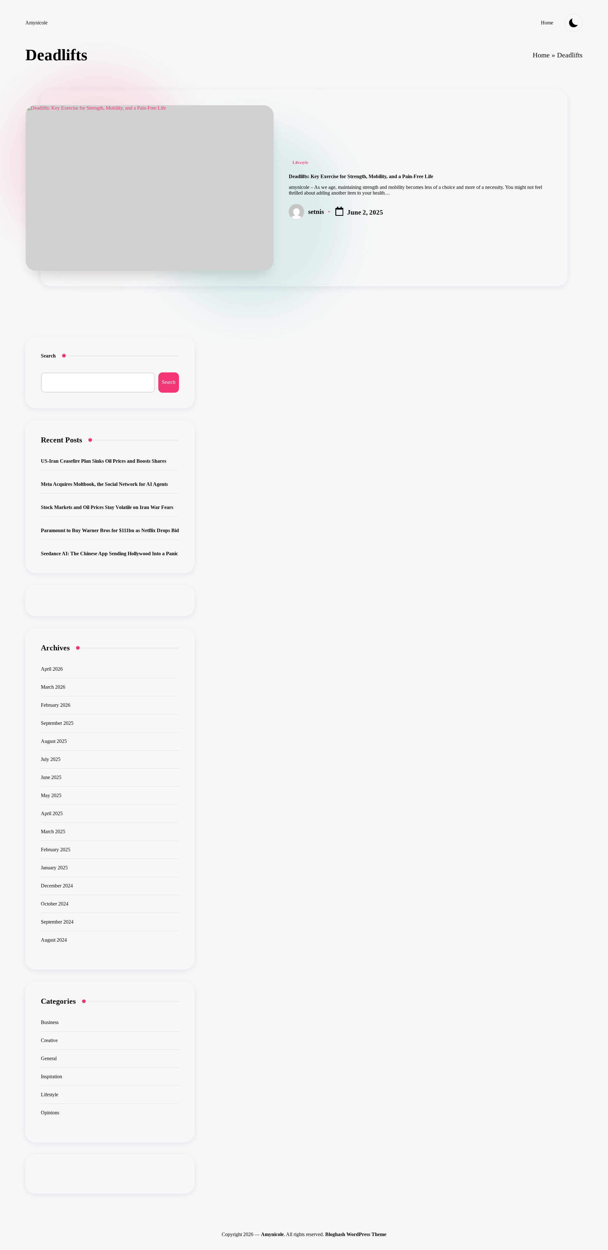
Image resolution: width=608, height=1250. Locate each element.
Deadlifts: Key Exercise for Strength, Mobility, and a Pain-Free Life (361, 176)
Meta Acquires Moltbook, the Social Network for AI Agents (104, 484)
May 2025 (51, 795)
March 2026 (53, 687)
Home (541, 55)
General (49, 1058)
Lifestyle (300, 162)
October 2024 (54, 903)
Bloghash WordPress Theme (355, 1234)
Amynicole (36, 22)
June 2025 (51, 777)
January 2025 (54, 867)
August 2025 (54, 741)
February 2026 (55, 705)
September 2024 (57, 922)
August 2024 (54, 940)
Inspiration (51, 1076)
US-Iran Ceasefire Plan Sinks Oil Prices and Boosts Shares (103, 461)
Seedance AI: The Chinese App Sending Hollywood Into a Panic (109, 553)
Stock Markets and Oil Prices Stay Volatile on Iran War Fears (107, 507)
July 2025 (50, 759)
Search (48, 355)
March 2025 (53, 831)
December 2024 (57, 885)
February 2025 (55, 849)
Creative (49, 1040)
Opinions (50, 1112)
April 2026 (52, 669)
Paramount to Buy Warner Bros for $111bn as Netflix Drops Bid (110, 530)
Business (50, 1022)
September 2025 (57, 723)
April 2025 (52, 813)
